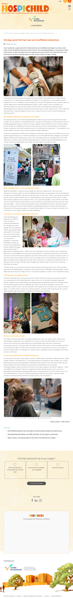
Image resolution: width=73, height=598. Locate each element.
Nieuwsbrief (37, 25)
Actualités (21, 33)
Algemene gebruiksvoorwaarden (33, 596)
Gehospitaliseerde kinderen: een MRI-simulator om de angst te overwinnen (32, 434)
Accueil (16, 33)
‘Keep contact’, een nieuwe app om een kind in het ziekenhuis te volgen (31, 438)
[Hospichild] (25, 8)
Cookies (46, 596)
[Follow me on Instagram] (40, 500)
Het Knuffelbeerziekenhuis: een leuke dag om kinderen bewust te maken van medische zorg (34, 431)
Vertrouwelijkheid (56, 596)
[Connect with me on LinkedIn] (36, 500)
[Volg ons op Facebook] (32, 500)
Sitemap (19, 596)
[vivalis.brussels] (36, 19)
